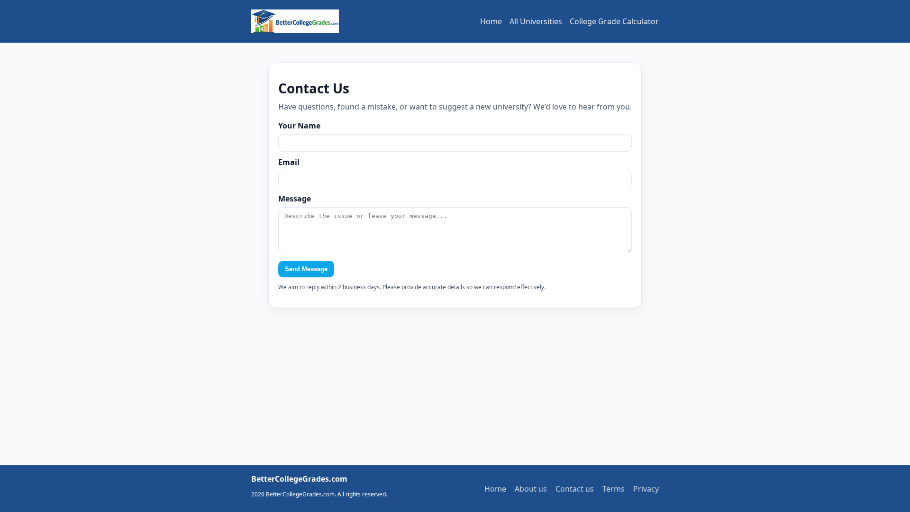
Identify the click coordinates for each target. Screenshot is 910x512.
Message (294, 198)
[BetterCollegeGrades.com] (295, 21)
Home (491, 21)
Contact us (574, 489)
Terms (613, 489)
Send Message (306, 269)
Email (289, 162)
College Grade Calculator (614, 21)
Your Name (299, 125)
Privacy (646, 489)
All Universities (536, 21)
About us (531, 489)
